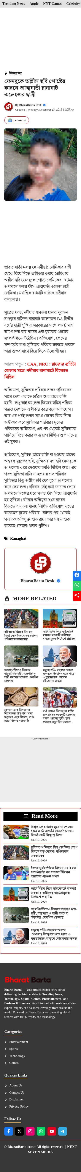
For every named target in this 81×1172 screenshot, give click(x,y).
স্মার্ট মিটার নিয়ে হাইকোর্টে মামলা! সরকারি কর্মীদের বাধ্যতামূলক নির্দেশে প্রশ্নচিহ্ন (59, 635)
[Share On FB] (77, 576)
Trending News (13, 3)
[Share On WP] (77, 586)
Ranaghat (18, 538)
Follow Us (19, 120)
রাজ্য (19, 73)
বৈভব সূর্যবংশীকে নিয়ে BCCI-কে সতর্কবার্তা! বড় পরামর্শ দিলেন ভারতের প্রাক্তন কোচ (53, 872)
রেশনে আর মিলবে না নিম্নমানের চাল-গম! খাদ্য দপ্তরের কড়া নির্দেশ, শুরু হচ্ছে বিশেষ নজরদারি (19, 715)
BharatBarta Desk (30, 105)
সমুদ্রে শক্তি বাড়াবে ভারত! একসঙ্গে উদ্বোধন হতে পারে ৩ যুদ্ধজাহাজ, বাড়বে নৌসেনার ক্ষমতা (59, 675)
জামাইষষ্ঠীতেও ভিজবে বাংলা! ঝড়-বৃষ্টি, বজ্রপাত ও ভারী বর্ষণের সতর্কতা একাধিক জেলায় (21, 675)
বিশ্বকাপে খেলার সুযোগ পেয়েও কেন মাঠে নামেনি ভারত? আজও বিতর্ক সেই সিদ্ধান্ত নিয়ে (52, 831)
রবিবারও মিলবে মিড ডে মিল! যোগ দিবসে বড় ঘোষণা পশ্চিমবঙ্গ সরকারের (21, 636)
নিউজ (12, 73)
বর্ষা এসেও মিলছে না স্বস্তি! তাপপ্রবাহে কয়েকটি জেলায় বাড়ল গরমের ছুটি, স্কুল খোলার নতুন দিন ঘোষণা (59, 716)
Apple (34, 3)
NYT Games (52, 3)
